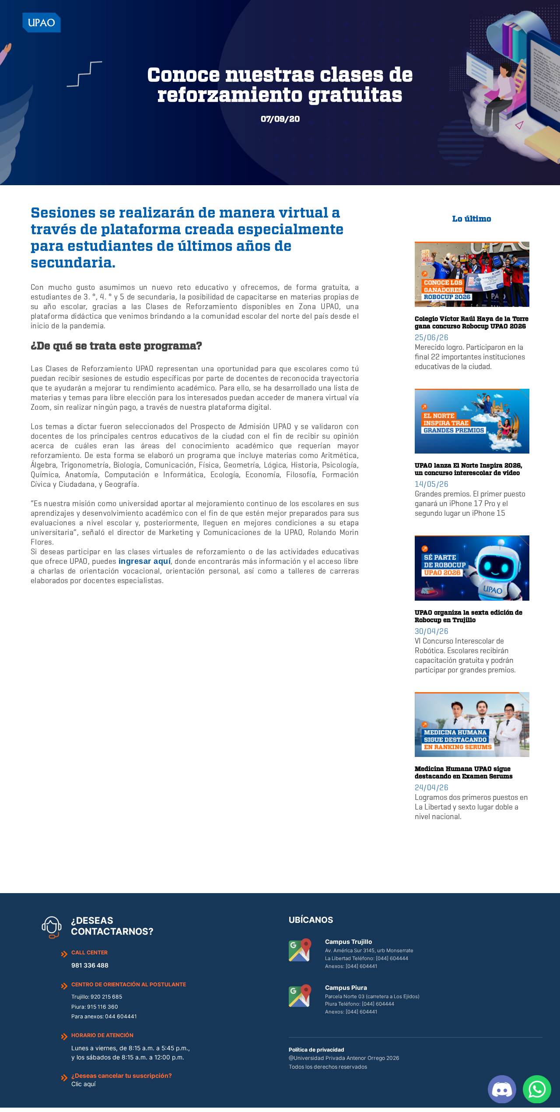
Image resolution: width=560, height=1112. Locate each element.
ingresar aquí (145, 561)
